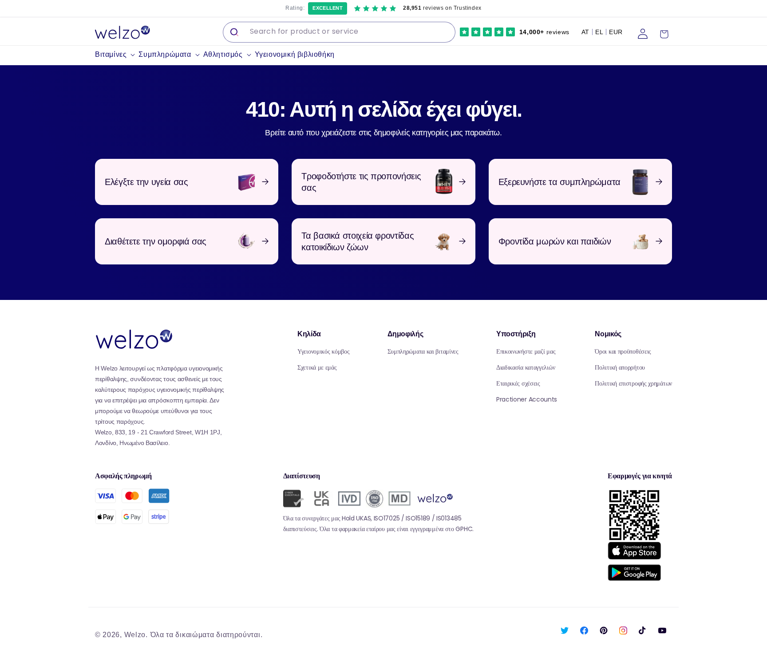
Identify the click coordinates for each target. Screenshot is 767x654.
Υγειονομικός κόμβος (323, 351)
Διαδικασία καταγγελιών (525, 367)
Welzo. (136, 634)
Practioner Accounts (526, 399)
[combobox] (339, 32)
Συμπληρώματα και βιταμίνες (423, 351)
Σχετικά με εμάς (317, 367)
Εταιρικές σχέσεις (518, 383)
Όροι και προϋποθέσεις (623, 351)
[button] (116, 55)
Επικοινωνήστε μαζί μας (525, 351)
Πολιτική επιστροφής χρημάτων (633, 383)
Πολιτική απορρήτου (620, 367)
